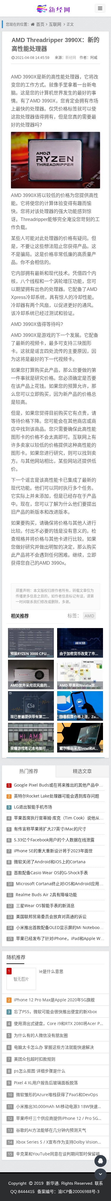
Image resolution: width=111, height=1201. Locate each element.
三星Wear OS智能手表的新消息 (45, 905)
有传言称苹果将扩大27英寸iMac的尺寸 (50, 829)
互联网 (55, 24)
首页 (40, 24)
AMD (89, 616)
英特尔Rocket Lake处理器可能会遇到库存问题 (56, 796)
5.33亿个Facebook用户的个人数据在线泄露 (54, 840)
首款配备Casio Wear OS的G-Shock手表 (51, 872)
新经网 (70, 57)
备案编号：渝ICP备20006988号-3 (68, 1191)
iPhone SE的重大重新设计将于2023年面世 (53, 850)
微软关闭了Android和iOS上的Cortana (50, 861)
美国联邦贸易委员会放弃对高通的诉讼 (51, 916)
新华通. (53, 1183)
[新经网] (56, 8)
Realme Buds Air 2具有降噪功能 (46, 894)
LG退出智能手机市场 (33, 807)
